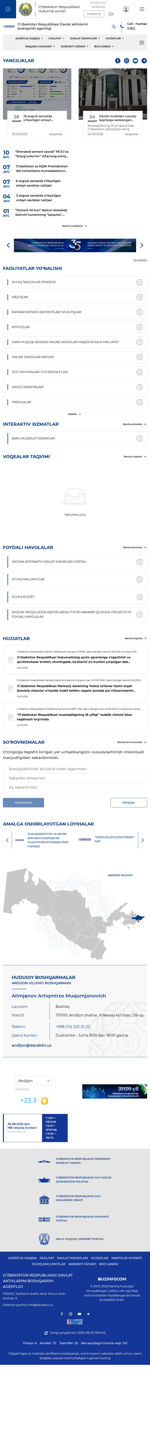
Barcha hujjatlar (134, 638)
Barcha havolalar (132, 547)
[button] (142, 9)
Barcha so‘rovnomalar (129, 742)
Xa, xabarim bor (23, 787)
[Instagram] (126, 60)
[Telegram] (144, 60)
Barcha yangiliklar (72, 226)
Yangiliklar (55, 134)
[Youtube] (135, 60)
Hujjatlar (113, 38)
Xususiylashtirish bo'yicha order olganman (47, 769)
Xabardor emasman (27, 778)
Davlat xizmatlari (83, 38)
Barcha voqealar (133, 456)
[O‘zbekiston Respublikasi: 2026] (114, 1091)
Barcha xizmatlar (132, 424)
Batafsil (72, 414)
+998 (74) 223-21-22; (73, 1026)
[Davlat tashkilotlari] (8, 9)
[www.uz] (75, 1322)
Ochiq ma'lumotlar (48, 1264)
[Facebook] (118, 60)
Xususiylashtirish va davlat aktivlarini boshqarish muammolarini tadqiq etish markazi (36, 840)
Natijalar (128, 802)
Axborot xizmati (73, 46)
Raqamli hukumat (38, 46)
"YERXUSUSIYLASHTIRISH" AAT (103, 839)
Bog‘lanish (102, 46)
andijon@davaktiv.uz (32, 1045)
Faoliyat (55, 38)
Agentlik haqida (27, 38)
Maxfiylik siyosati (126, 1258)
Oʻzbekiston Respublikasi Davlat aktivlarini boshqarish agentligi (38, 1281)
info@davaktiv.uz (40, 1305)
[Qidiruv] (114, 26)
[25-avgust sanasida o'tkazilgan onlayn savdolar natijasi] (37, 94)
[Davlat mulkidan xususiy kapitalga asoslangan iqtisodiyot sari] (113, 94)
